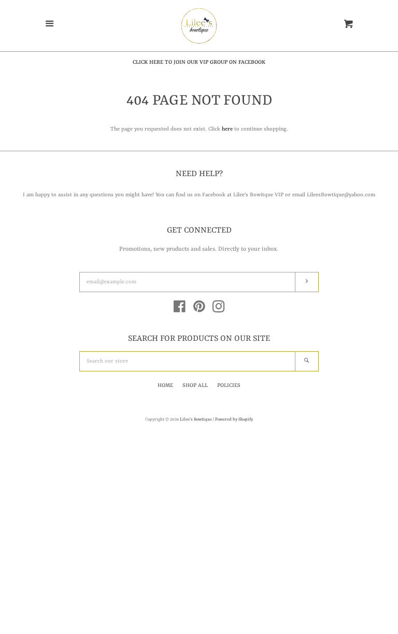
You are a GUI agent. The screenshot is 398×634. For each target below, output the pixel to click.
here (227, 129)
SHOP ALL (195, 385)
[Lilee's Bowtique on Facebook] (179, 310)
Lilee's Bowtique (196, 419)
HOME (165, 385)
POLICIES (228, 385)
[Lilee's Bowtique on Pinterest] (199, 310)
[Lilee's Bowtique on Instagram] (218, 310)
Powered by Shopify (234, 419)
